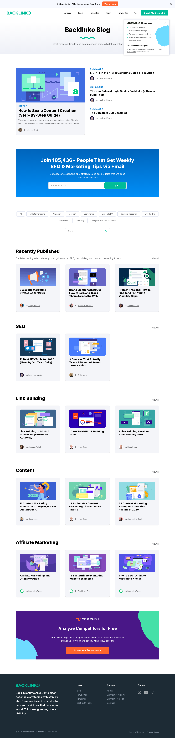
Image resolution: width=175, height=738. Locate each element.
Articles (67, 13)
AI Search (57, 214)
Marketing (80, 220)
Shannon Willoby (35, 447)
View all (155, 258)
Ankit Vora (82, 375)
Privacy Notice (153, 732)
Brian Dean (82, 447)
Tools (80, 13)
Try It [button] (115, 185)
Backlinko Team (35, 591)
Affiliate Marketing (37, 214)
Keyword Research (129, 214)
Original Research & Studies (104, 220)
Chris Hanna (33, 519)
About (108, 13)
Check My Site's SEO (154, 13)
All (21, 214)
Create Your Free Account (87, 650)
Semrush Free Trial (115, 699)
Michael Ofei (32, 130)
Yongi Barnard (34, 305)
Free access (131, 52)
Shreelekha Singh (85, 305)
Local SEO (63, 220)
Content (72, 214)
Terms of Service (136, 732)
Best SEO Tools (84, 703)
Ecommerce (89, 214)
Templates (94, 13)
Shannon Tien (133, 305)
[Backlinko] (19, 13)
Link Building (150, 214)
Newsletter (123, 13)
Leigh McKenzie (105, 78)
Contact (111, 703)
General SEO (107, 214)
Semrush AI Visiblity (116, 695)
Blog (79, 690)
